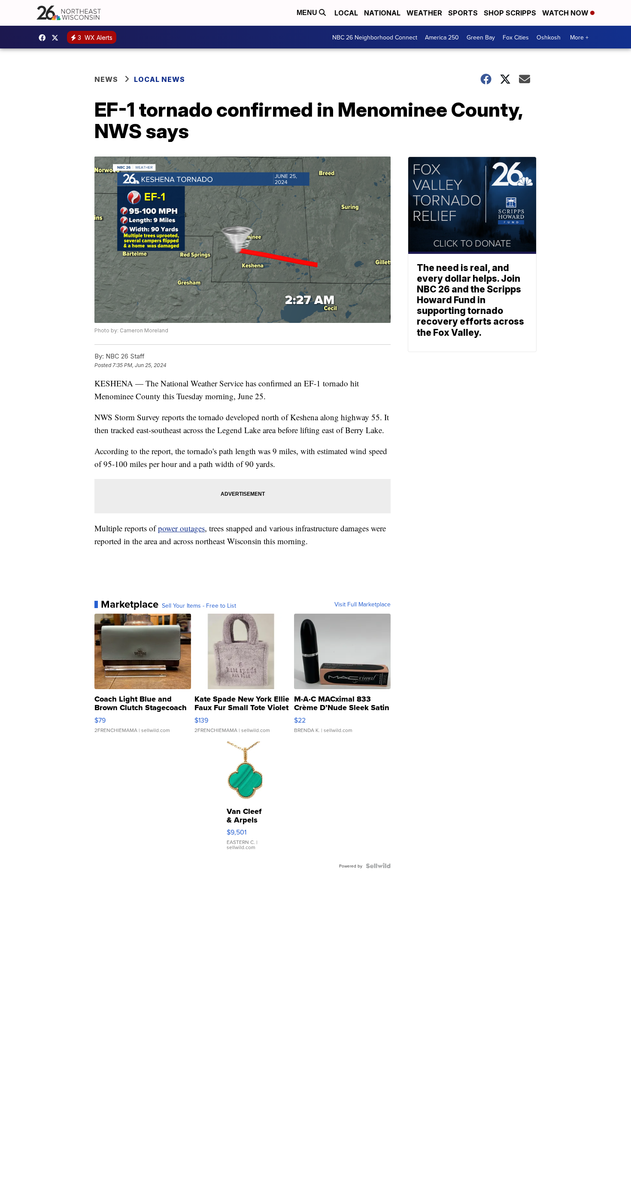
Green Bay (481, 37)
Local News (159, 79)
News (106, 79)
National (382, 13)
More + (579, 37)
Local (346, 13)
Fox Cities (516, 37)
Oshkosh (549, 37)
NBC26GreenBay (44, 37)
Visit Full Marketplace (362, 604)
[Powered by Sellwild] (378, 866)
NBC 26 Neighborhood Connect (374, 37)
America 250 (442, 37)
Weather (424, 13)
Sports (463, 13)
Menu (308, 12)
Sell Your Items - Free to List (199, 606)
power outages (181, 528)
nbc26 (57, 37)
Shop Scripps (510, 13)
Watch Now (566, 13)
